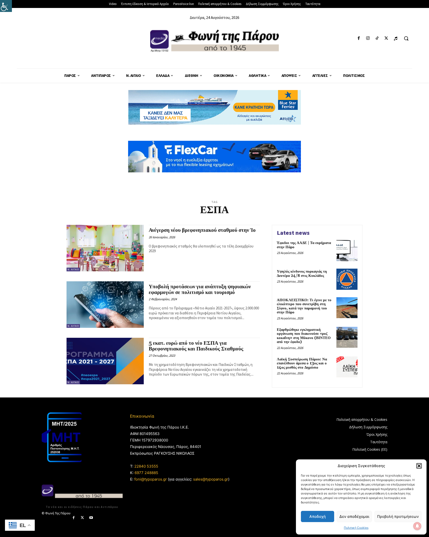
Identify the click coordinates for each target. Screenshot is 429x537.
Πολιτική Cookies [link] (356, 528)
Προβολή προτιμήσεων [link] (398, 516)
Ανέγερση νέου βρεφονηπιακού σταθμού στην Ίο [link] (202, 230)
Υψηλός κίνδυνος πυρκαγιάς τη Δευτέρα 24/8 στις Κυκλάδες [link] (302, 273)
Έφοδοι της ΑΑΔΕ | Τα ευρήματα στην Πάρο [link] (304, 245)
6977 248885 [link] (146, 472)
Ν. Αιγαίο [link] (73, 269)
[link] (6, 6)
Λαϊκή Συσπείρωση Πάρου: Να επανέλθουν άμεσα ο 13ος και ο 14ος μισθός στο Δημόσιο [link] (302, 363)
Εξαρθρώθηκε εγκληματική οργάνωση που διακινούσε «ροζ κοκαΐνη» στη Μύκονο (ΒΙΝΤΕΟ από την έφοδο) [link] (304, 335)
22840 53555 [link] (146, 466)
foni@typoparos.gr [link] (150, 479)
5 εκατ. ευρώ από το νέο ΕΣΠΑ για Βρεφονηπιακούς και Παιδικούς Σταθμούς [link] (196, 346)
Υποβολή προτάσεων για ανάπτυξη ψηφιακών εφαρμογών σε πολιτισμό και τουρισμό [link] (200, 290)
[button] (419, 465)
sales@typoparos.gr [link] (210, 479)
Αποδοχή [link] (317, 516)
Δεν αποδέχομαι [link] (354, 516)
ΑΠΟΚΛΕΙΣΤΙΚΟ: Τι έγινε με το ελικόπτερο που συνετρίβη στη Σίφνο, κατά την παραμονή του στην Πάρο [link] (304, 306)
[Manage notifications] (417, 526)
